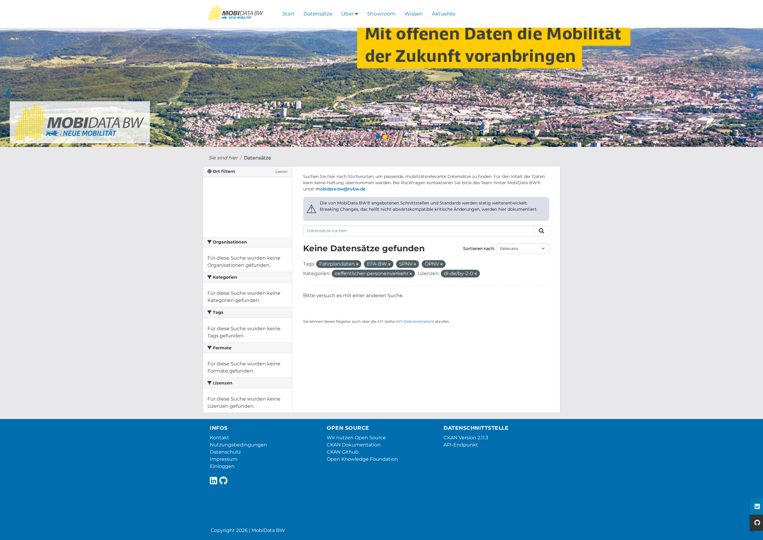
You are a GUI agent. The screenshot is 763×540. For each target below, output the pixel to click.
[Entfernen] (357, 264)
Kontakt (219, 437)
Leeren (281, 171)
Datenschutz (225, 452)
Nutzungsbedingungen (238, 445)
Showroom (381, 14)
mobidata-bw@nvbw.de (340, 189)
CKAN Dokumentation (354, 445)
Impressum (224, 459)
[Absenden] (541, 231)
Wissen (413, 14)
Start (288, 14)
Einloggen (222, 466)
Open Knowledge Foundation (362, 459)
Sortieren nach (478, 248)
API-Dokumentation (414, 321)
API (380, 321)
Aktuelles (443, 14)
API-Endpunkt (460, 445)
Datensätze (317, 14)
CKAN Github (343, 452)
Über (348, 14)
